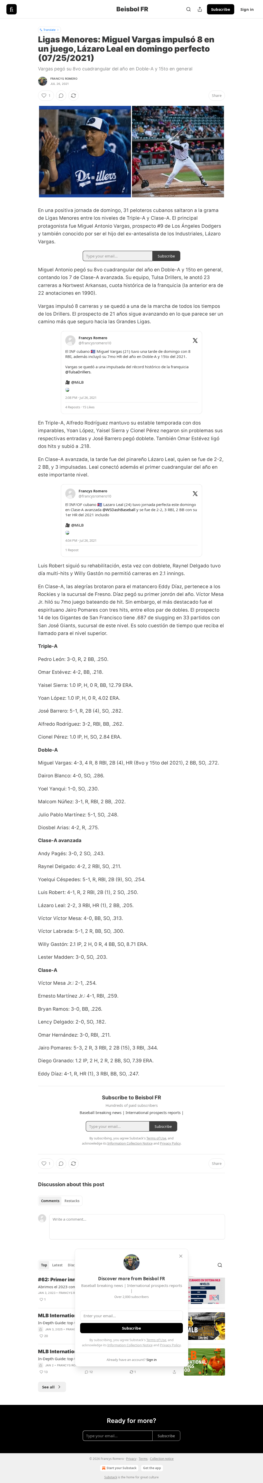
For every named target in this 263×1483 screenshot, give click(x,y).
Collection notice (162, 1459)
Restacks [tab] (71, 1201)
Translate (49, 30)
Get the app (152, 1468)
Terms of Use (156, 1340)
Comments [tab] (50, 1201)
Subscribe (220, 9)
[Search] (188, 9)
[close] (181, 1256)
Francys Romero (63, 78)
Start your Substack (121, 1468)
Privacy (131, 1459)
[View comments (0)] (61, 95)
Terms (143, 1459)
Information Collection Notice (130, 1345)
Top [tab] (44, 1265)
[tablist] (60, 1201)
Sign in (247, 9)
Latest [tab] (57, 1265)
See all (48, 1386)
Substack (110, 1477)
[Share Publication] (200, 9)
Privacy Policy (170, 1345)
